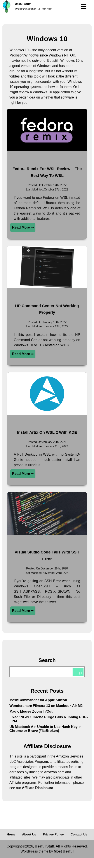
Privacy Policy (53, 834)
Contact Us (79, 834)
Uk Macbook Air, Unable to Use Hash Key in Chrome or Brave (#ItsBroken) (45, 729)
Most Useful (63, 851)
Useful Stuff (23, 3)
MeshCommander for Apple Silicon (38, 700)
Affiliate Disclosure (37, 788)
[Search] (78, 672)
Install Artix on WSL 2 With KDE (47, 432)
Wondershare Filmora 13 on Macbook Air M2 (46, 706)
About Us (29, 834)
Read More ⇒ (23, 227)
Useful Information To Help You (33, 9)
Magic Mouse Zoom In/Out (30, 711)
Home (11, 834)
